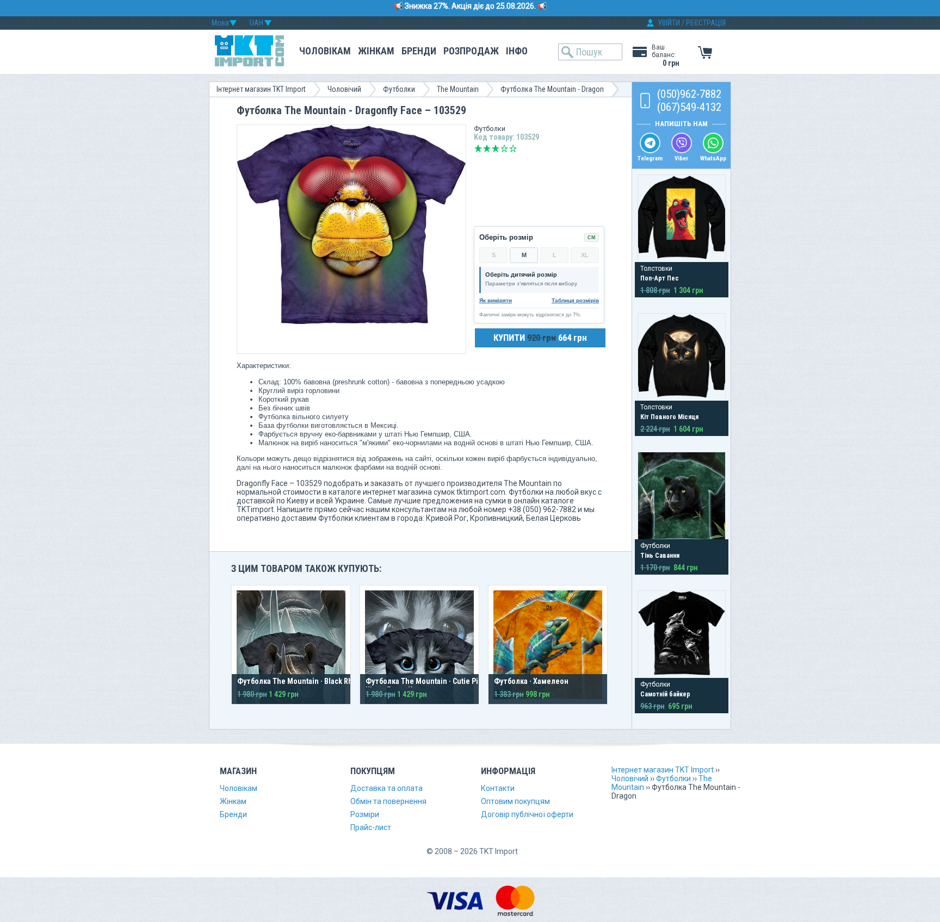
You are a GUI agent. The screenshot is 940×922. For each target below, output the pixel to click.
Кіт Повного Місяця (669, 417)
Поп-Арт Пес (659, 278)
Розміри (364, 814)
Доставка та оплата (386, 788)
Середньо (495, 148)
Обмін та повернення (388, 801)
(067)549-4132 (689, 107)
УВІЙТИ (669, 22)
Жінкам (376, 51)
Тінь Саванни (659, 555)
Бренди (418, 51)
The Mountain (458, 89)
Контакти (498, 788)
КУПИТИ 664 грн (540, 337)
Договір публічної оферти (527, 814)
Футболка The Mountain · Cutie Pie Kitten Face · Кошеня (424, 685)
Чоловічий (344, 89)
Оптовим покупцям (515, 801)
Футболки (399, 89)
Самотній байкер (665, 694)
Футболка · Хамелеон (531, 681)
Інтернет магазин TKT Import (261, 89)
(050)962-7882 (689, 94)
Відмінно (513, 148)
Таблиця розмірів (575, 300)
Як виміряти (495, 300)
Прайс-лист (370, 827)
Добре (504, 148)
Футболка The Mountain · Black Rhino (300, 681)
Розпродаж (471, 51)
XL (585, 255)
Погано (487, 148)
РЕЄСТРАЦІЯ (706, 22)
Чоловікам (325, 51)
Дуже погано (478, 148)
